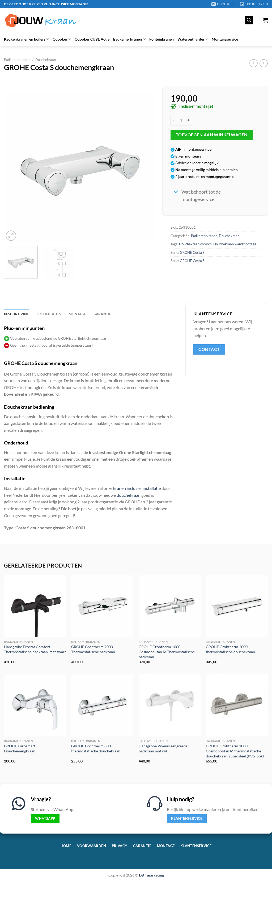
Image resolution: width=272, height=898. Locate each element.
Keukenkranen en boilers (24, 39)
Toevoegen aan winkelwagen (212, 134)
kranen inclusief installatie (137, 488)
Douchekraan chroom (195, 244)
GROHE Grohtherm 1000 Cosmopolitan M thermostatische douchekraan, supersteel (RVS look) (235, 751)
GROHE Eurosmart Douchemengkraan (19, 748)
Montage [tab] (77, 314)
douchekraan (129, 495)
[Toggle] (176, 192)
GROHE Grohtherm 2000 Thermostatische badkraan (93, 649)
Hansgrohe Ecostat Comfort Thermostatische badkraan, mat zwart (35, 649)
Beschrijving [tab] (16, 314)
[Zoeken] (249, 20)
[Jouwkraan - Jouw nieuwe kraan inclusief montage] (40, 20)
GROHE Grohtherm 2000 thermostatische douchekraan (230, 649)
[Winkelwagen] (265, 20)
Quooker (60, 39)
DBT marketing (151, 875)
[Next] (145, 167)
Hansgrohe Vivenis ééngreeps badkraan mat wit (163, 748)
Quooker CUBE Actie (92, 39)
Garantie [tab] (102, 314)
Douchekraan (45, 60)
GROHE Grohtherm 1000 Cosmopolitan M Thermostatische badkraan (167, 651)
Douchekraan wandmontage (234, 244)
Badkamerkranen (127, 39)
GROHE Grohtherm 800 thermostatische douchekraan (95, 748)
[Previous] (14, 167)
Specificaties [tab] (49, 314)
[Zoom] (11, 235)
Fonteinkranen (161, 39)
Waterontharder (191, 39)
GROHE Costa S (192, 252)
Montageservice (225, 39)
